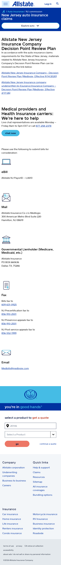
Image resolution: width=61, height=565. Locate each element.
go (17, 443)
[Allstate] (3, 11)
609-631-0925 (9, 304)
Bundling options (42, 494)
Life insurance (10, 523)
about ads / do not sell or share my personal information (26, 554)
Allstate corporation (13, 467)
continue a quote (48, 443)
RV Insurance (40, 518)
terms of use (8, 546)
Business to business (14, 480)
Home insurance (11, 518)
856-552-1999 (8, 333)
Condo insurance (12, 533)
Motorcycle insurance (45, 514)
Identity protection (43, 528)
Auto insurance (16, 11)
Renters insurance (12, 528)
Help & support (41, 467)
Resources (39, 476)
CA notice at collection (34, 546)
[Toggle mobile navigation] (5, 4)
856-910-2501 (8, 314)
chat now (10, 133)
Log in (48, 3)
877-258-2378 (43, 125)
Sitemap (37, 481)
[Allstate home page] (23, 4)
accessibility (8, 550)
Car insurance (10, 514)
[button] (57, 4)
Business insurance (44, 523)
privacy (19, 546)
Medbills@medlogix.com (15, 368)
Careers (6, 485)
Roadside (38, 533)
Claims (36, 472)
